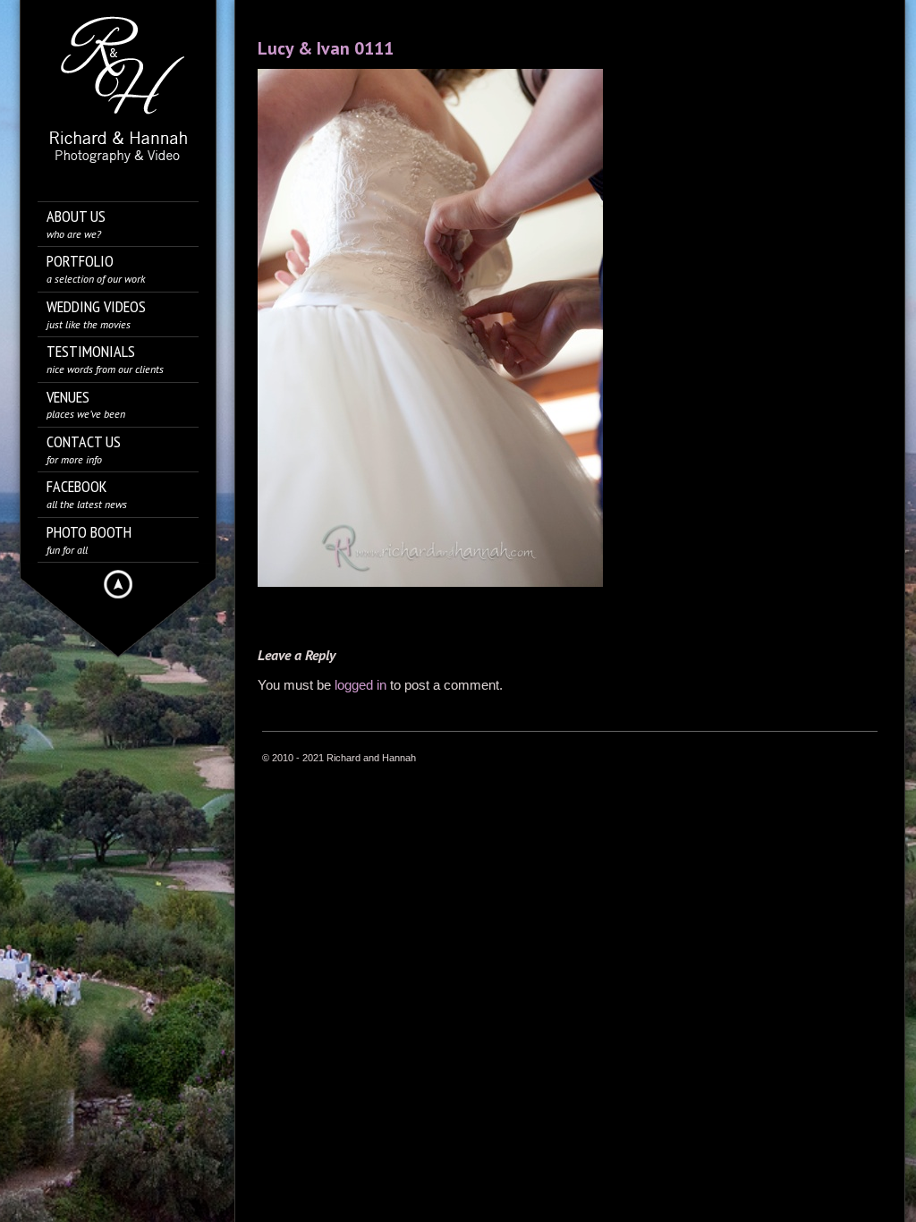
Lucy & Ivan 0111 (326, 48)
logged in (360, 684)
